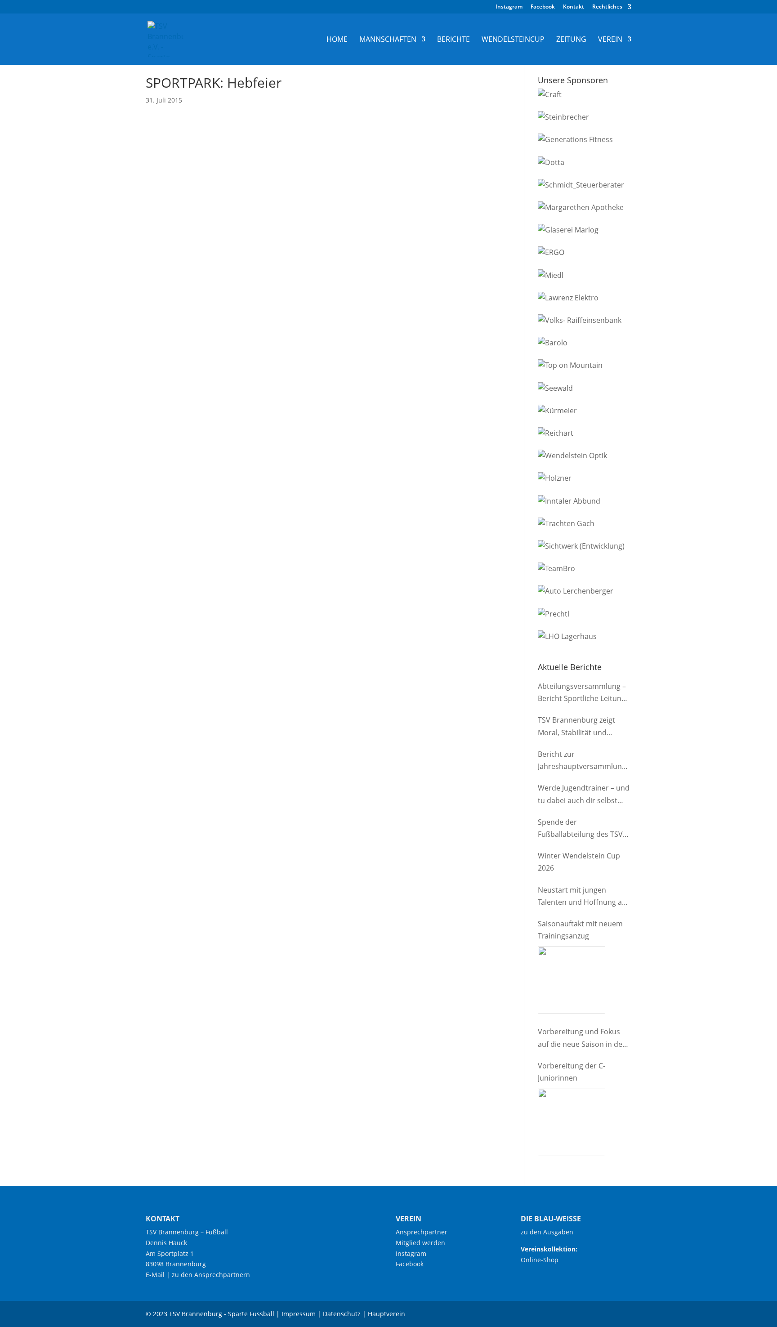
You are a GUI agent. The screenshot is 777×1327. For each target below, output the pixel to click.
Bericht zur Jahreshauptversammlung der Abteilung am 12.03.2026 (582, 761)
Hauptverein (386, 1313)
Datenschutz (342, 1313)
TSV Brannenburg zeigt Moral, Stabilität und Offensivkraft (576, 726)
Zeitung (571, 40)
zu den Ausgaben (547, 1232)
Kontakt (573, 7)
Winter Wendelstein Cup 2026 (579, 862)
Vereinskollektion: (549, 1249)
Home (337, 40)
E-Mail (155, 1274)
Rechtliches (607, 7)
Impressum (298, 1313)
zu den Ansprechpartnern (211, 1274)
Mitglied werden (420, 1242)
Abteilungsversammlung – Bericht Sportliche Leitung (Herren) (582, 693)
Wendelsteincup (513, 40)
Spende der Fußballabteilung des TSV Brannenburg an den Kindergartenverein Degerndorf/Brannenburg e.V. (581, 828)
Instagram (509, 7)
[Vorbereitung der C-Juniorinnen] (571, 1122)
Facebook (543, 7)
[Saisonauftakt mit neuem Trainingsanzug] (571, 980)
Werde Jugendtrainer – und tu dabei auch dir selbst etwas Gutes (584, 794)
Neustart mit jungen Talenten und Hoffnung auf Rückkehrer (583, 896)
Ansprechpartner (421, 1232)
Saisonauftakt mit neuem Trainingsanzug (580, 930)
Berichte (453, 40)
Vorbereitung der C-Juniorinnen (571, 1072)
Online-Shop (539, 1260)
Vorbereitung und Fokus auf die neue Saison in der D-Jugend (581, 1038)
